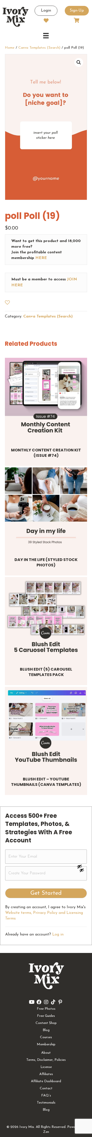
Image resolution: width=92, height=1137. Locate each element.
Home (9, 48)
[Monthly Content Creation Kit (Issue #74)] (46, 399)
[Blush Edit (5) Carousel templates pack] (46, 618)
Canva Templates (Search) (39, 48)
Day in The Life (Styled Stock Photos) (46, 562)
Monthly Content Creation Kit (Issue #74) (46, 452)
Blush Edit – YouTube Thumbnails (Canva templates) (46, 781)
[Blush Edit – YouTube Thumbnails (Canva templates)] (46, 728)
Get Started (46, 893)
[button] (78, 62)
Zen (46, 1132)
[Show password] (82, 866)
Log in (58, 934)
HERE (41, 258)
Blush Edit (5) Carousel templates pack (46, 671)
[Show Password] (82, 871)
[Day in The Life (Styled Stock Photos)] (46, 508)
